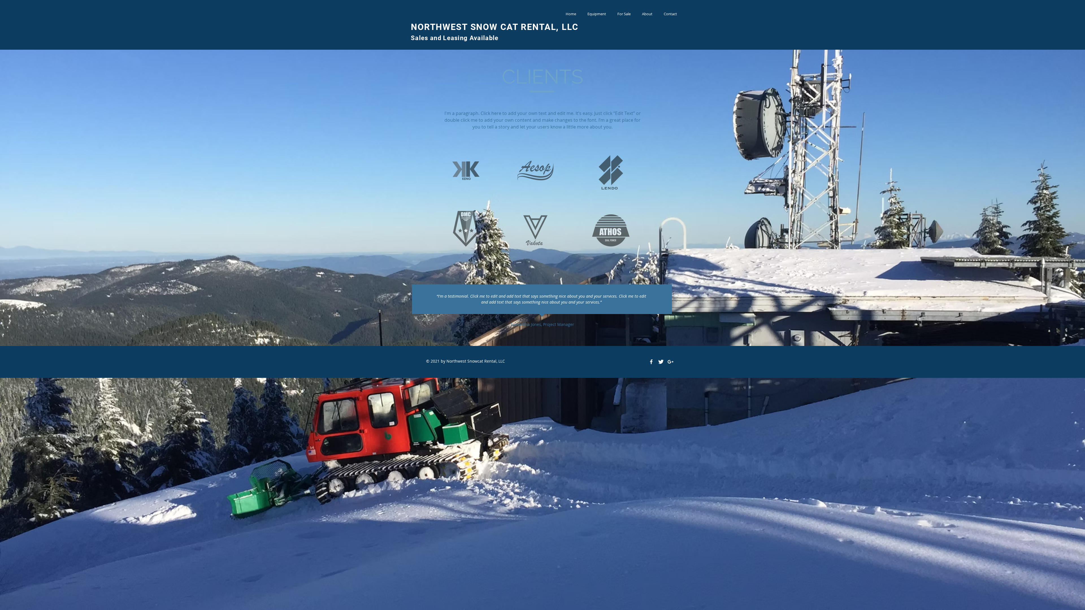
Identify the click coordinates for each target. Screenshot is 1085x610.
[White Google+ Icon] (670, 362)
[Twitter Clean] (661, 362)
